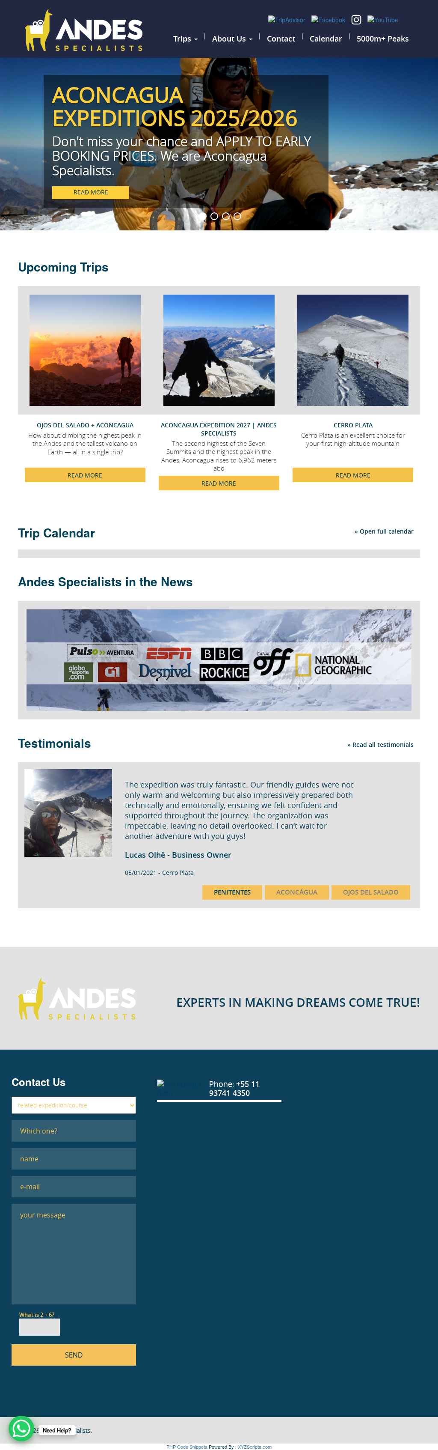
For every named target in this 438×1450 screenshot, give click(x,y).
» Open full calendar (384, 531)
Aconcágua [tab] (296, 892)
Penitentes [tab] (232, 892)
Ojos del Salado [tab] (371, 892)
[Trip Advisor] (287, 19)
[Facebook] (329, 19)
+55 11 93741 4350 (234, 1088)
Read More (85, 475)
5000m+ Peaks (383, 38)
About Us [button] (230, 38)
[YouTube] (382, 19)
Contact (281, 38)
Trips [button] (183, 38)
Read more (91, 192)
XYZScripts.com (255, 1446)
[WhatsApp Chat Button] (21, 1428)
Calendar (326, 38)
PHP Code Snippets (186, 1446)
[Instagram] (357, 19)
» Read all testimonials (380, 743)
